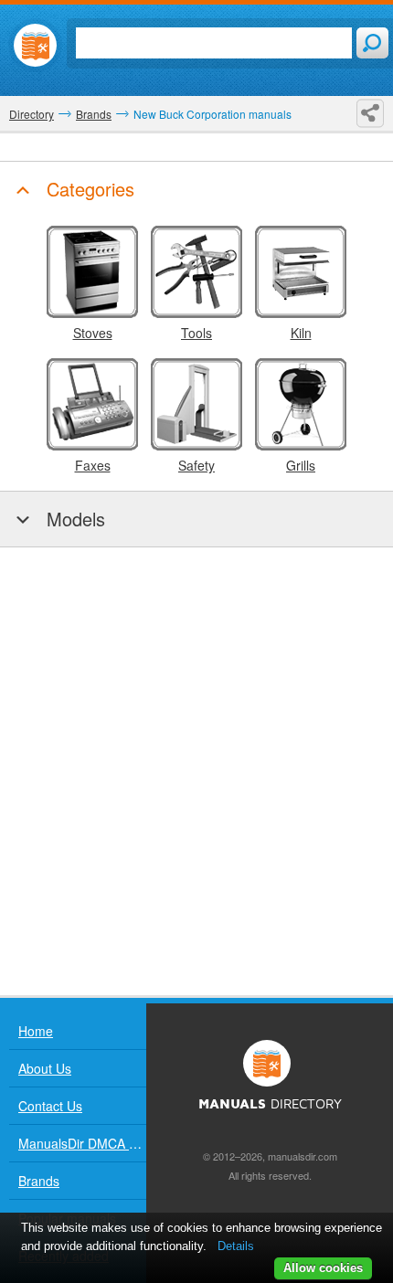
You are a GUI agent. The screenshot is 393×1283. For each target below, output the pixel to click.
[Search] (372, 42)
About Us (44, 1068)
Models (73, 518)
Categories (87, 188)
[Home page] (35, 45)
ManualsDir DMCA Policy (82, 1143)
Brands (38, 1181)
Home (35, 1031)
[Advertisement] (196, 771)
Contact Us (50, 1106)
